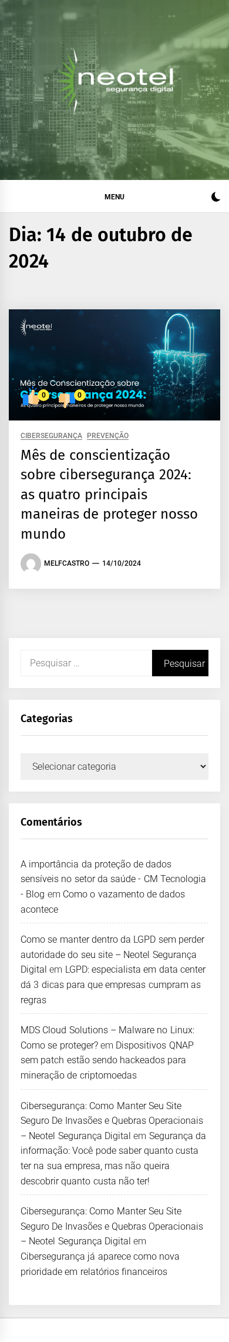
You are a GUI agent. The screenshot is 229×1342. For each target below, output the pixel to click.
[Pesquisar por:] (86, 663)
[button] (215, 198)
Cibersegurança (51, 436)
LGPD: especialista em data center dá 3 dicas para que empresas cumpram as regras (113, 984)
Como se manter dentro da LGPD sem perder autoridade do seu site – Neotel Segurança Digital (112, 954)
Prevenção (108, 436)
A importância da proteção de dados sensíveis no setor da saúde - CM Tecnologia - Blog (113, 879)
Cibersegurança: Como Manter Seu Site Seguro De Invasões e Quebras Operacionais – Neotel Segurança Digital (112, 1120)
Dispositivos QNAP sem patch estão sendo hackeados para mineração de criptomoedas (107, 1060)
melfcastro (66, 563)
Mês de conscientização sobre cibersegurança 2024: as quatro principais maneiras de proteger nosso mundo (109, 494)
